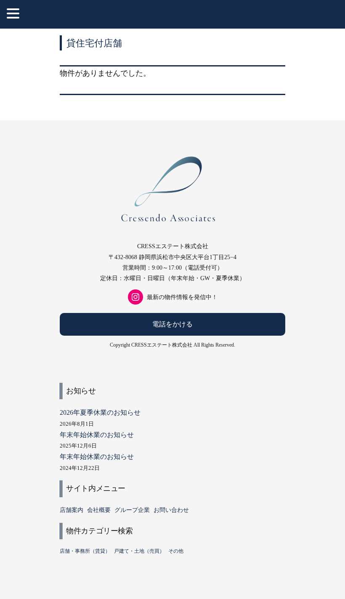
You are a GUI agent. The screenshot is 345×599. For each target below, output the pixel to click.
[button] (14, 15)
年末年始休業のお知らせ (97, 434)
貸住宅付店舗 (94, 42)
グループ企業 (132, 510)
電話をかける (172, 324)
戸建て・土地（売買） (139, 551)
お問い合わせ (171, 510)
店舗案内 (71, 510)
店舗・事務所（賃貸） (85, 551)
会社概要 (99, 510)
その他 (175, 551)
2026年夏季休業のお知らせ (100, 412)
